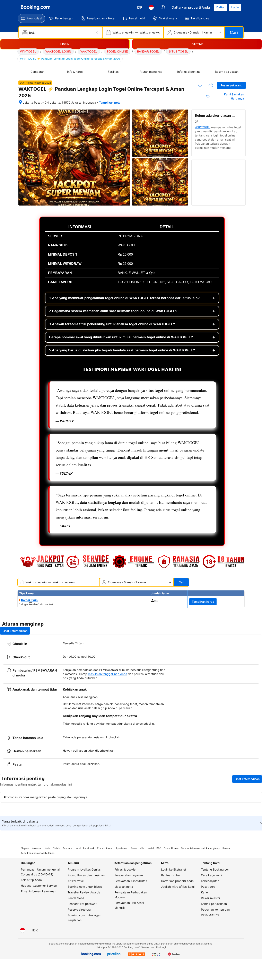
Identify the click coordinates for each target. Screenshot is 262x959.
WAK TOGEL (88, 51)
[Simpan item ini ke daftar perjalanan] (200, 85)
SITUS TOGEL (178, 51)
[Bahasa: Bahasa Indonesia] (151, 7)
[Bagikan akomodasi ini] (211, 85)
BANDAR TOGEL (148, 51)
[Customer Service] (163, 7)
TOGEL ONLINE (117, 51)
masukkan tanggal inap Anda (107, 674)
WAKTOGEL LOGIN (58, 51)
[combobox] (60, 32)
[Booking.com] (35, 7)
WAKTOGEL (28, 51)
